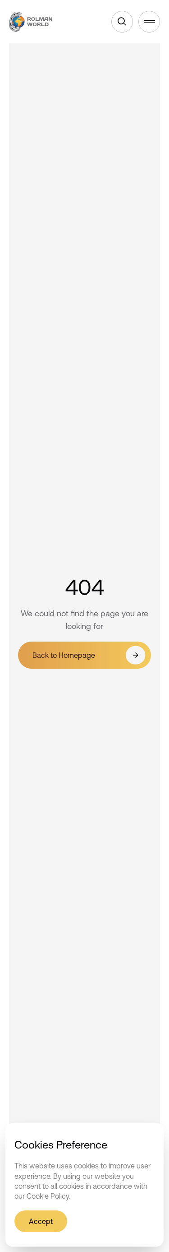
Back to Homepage (63, 655)
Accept (41, 1221)
